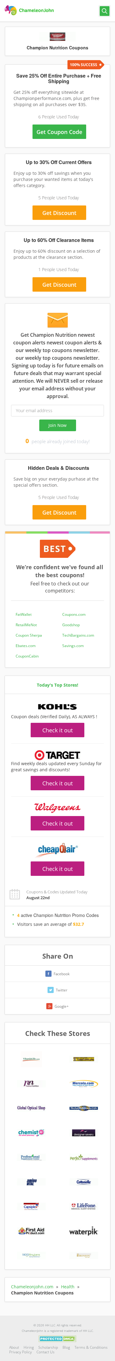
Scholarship (48, 1347)
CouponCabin (27, 656)
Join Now (57, 425)
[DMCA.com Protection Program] (57, 1338)
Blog (66, 1347)
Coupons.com (74, 614)
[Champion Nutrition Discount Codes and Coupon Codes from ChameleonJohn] (30, 10)
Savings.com (73, 645)
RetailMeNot (26, 624)
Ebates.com (26, 645)
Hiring (29, 1347)
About (14, 1347)
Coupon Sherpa (29, 635)
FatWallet (24, 614)
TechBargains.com (78, 635)
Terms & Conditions (91, 1347)
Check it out (57, 730)
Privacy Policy (20, 1352)
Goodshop (71, 624)
